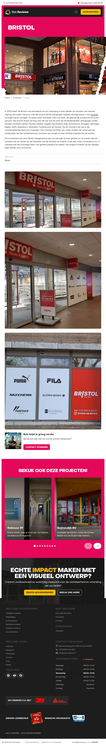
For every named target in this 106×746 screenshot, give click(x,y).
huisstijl (94, 114)
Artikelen (59, 631)
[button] (76, 12)
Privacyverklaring (32, 742)
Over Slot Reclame (64, 613)
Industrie (9, 646)
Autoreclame (11, 621)
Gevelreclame (12, 632)
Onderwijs (10, 653)
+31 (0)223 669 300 (67, 649)
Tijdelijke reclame (13, 613)
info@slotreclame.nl (67, 653)
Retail (8, 665)
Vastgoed (10, 650)
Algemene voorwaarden (51, 742)
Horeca (9, 657)
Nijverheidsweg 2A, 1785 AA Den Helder (75, 646)
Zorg (8, 661)
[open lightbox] (53, 199)
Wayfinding (10, 617)
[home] (17, 11)
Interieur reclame (13, 628)
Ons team (60, 617)
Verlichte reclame (13, 624)
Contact (59, 621)
